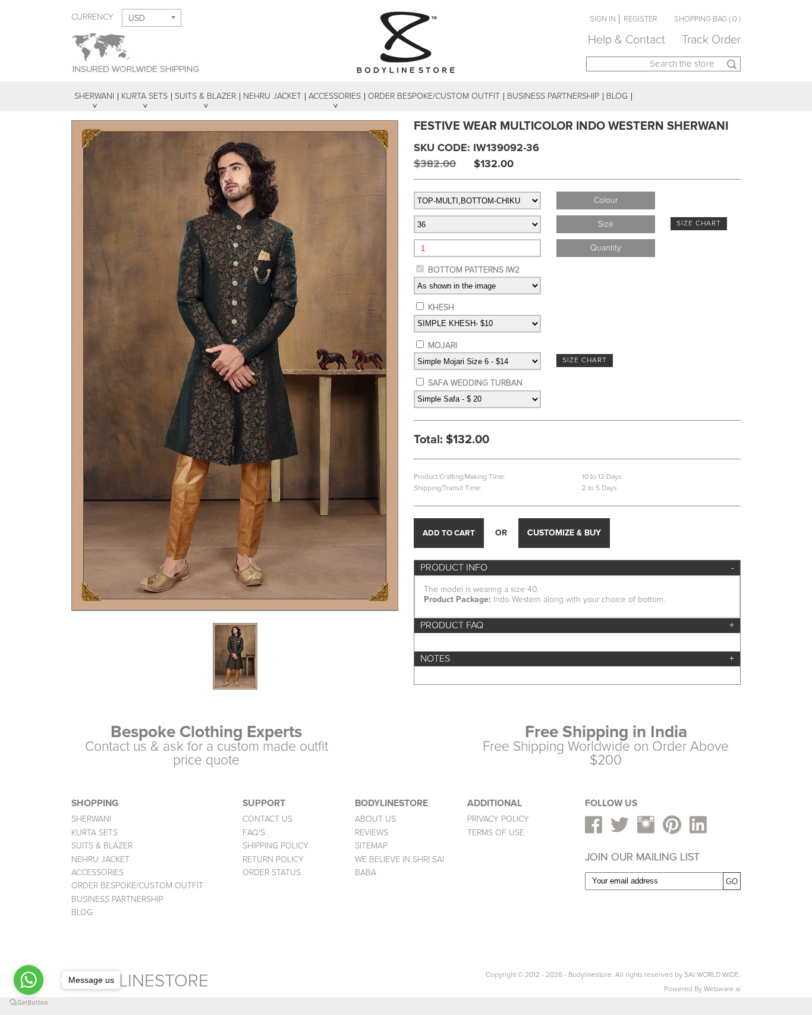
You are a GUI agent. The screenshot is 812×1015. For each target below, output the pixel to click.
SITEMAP (371, 846)
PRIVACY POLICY (498, 819)
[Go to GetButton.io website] (29, 1003)
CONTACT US (267, 819)
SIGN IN (603, 19)
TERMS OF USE (495, 833)
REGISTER (640, 19)
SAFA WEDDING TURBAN (475, 383)
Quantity (605, 248)
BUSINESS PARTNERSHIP (117, 899)
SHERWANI (91, 819)
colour (606, 200)
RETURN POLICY (273, 859)
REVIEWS (371, 833)
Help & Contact (626, 40)
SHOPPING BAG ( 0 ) (707, 19)
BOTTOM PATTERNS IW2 (474, 270)
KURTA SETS (94, 833)
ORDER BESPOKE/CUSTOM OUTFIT (137, 886)
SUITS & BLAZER (102, 846)
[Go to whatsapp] (28, 980)
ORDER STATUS (272, 872)
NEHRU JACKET (100, 859)
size (605, 224)
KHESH (441, 307)
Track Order (711, 40)
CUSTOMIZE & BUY (564, 533)
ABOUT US (375, 819)
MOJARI (442, 345)
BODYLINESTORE (140, 981)
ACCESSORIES (97, 872)
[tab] (577, 567)
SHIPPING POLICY (276, 846)
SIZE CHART (698, 223)
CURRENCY (92, 17)
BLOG (82, 912)
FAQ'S (254, 833)
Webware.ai (722, 989)
